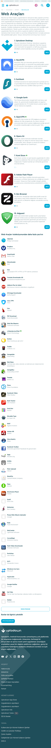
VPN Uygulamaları (8, 621)
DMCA (3, 741)
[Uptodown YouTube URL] (2, 657)
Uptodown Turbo (9, 713)
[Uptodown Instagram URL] (14, 657)
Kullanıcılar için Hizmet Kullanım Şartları (15, 727)
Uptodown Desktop (9, 1)
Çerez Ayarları (6, 734)
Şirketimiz (4, 672)
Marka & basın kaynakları (10, 682)
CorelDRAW (44, 1)
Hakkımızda (5, 669)
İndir (47, 52)
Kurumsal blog (6, 685)
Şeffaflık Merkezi (7, 679)
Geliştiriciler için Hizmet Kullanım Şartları (15, 738)
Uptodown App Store (9, 700)
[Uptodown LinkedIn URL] (18, 657)
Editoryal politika (7, 675)
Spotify (17, 1)
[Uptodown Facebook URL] (22, 657)
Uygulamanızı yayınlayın (10, 703)
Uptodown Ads (6, 710)
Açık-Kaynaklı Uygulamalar (26, 1)
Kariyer (3, 689)
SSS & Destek (6, 716)
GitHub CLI (37, 1)
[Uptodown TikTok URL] (6, 657)
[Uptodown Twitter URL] (10, 657)
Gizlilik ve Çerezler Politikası (11, 731)
